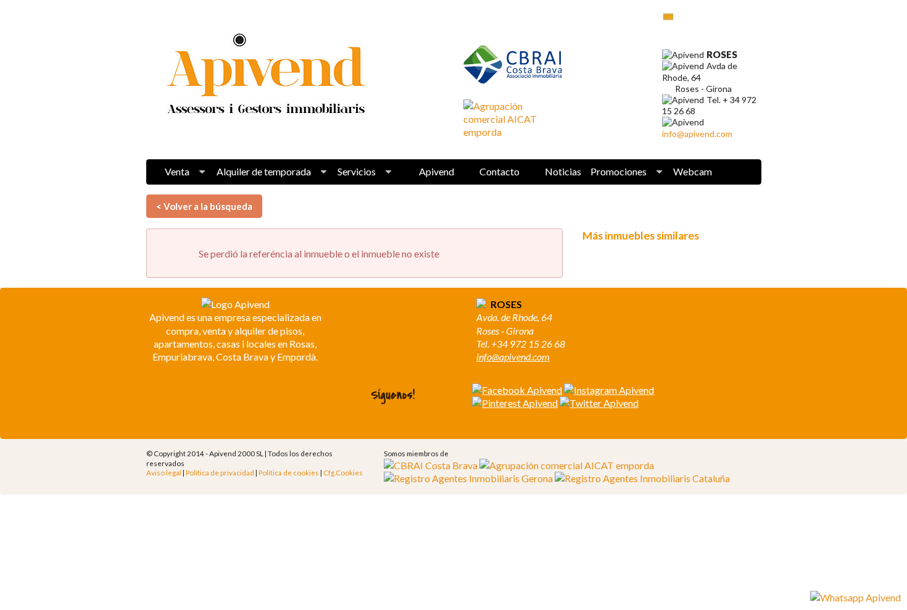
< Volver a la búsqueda (204, 206)
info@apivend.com (697, 133)
